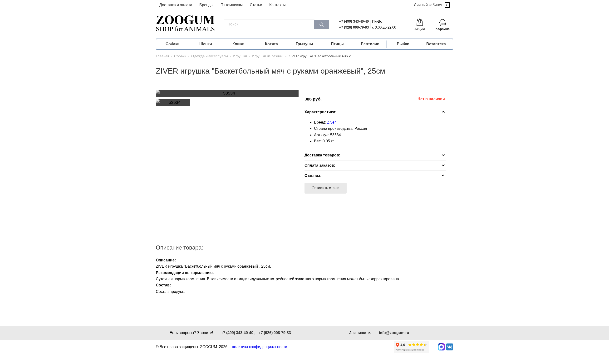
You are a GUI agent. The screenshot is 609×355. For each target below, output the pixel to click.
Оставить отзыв (325, 188)
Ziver (331, 122)
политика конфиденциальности (259, 347)
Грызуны (304, 44)
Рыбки (403, 44)
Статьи (256, 5)
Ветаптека (436, 44)
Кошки (238, 44)
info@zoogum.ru (394, 333)
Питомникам (232, 5)
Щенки (205, 44)
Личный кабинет (428, 5)
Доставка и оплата (175, 5)
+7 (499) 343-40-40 (354, 21)
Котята (271, 44)
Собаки (173, 44)
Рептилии (370, 44)
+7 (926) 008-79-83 (354, 27)
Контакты (277, 5)
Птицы (337, 44)
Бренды (206, 5)
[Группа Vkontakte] (449, 346)
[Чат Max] (441, 346)
